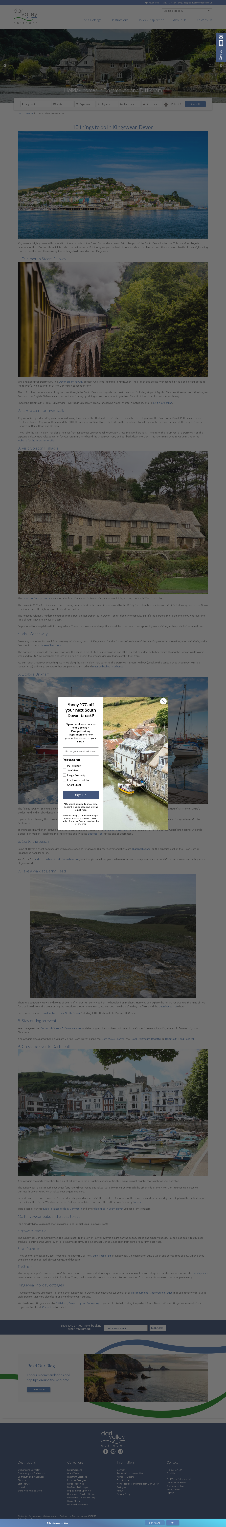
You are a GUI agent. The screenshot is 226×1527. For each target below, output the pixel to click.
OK (172, 1523)
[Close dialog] (163, 701)
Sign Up (81, 795)
